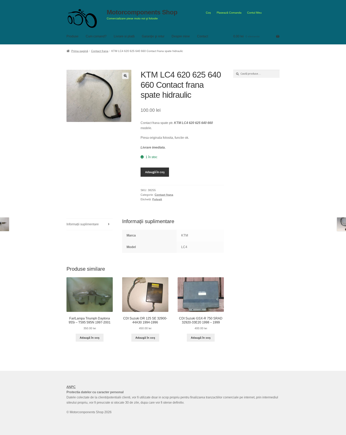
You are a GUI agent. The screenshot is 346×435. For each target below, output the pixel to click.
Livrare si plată (124, 36)
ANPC (71, 387)
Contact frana (99, 51)
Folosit (157, 199)
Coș (208, 12)
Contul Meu (254, 12)
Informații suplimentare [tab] (82, 224)
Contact (202, 36)
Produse (72, 36)
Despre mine (181, 36)
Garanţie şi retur (153, 36)
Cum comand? (96, 36)
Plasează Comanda (229, 12)
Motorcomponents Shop (142, 12)
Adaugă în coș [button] (90, 337)
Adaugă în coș (155, 172)
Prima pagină (79, 51)
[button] (125, 76)
